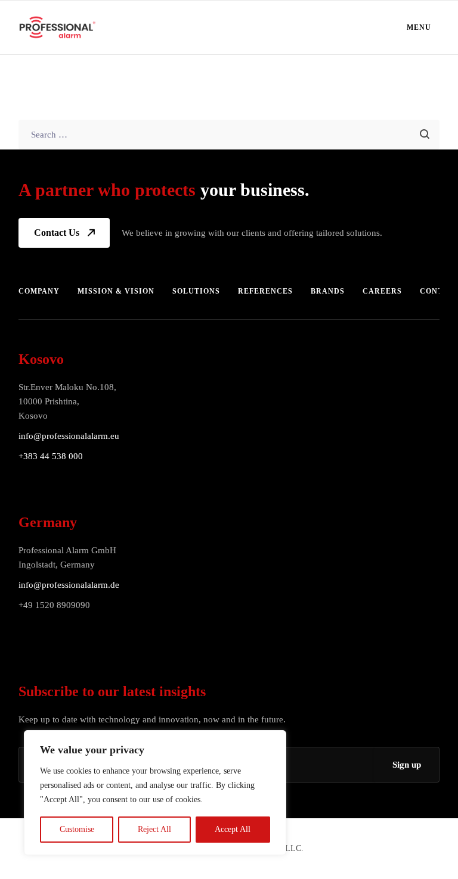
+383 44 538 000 (50, 456)
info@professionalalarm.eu (68, 436)
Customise (77, 829)
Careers (382, 291)
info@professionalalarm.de (68, 585)
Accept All (232, 829)
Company (39, 291)
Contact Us (56, 232)
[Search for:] (229, 134)
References (265, 291)
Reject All (154, 829)
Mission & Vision (116, 291)
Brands (328, 291)
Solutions (196, 291)
